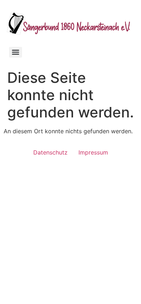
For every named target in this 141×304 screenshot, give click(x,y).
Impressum (93, 152)
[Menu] (15, 52)
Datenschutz (50, 152)
